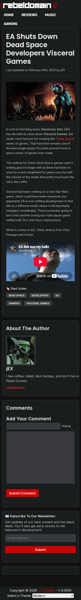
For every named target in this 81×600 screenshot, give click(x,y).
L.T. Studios (46, 590)
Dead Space (65, 139)
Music (50, 15)
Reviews (29, 15)
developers (40, 295)
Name (66, 426)
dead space (17, 295)
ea (57, 295)
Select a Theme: (19, 596)
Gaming (10, 24)
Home (9, 15)
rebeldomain (15, 388)
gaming (14, 303)
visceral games (38, 303)
